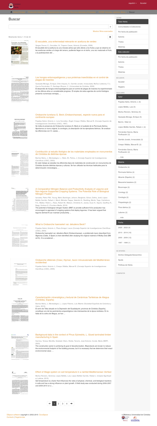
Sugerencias (20, 417)
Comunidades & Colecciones (129, 26)
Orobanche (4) (124, 167)
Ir (110, 26)
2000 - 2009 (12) (124, 237)
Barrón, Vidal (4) (124, 122)
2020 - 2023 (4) (124, 227)
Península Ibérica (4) (126, 172)
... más (121, 157)
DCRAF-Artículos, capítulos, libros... (113, 12)
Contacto (10, 417)
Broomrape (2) (124, 187)
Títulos (121, 42)
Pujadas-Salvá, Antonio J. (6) (129, 102)
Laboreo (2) (122, 212)
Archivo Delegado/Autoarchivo (130, 255)
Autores (121, 36)
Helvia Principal (19, 12)
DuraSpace (43, 414)
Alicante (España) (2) (126, 177)
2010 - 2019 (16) (124, 232)
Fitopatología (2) (124, 202)
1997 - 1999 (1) (124, 242)
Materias (121, 47)
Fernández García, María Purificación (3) (128, 133)
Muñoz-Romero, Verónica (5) (129, 112)
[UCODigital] (135, 419)
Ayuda (120, 260)
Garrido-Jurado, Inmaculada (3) (130, 139)
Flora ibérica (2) (124, 207)
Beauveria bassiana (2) (127, 182)
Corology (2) (123, 192)
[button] (132, 3)
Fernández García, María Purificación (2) (128, 150)
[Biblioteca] (126, 419)
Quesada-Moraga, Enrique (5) (130, 117)
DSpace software (13, 414)
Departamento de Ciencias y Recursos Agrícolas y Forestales (72, 12)
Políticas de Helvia (125, 265)
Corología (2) (123, 197)
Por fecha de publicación (127, 31)
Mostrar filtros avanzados (103, 31)
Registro (121, 87)
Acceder (121, 82)
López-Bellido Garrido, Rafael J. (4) (132, 127)
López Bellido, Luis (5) (127, 107)
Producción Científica (36, 12)
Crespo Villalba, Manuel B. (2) (129, 144)
